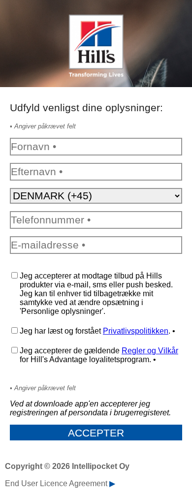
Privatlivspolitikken (135, 331)
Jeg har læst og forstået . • (97, 331)
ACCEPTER (96, 433)
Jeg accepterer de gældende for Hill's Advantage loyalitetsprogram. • (99, 355)
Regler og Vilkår (150, 350)
